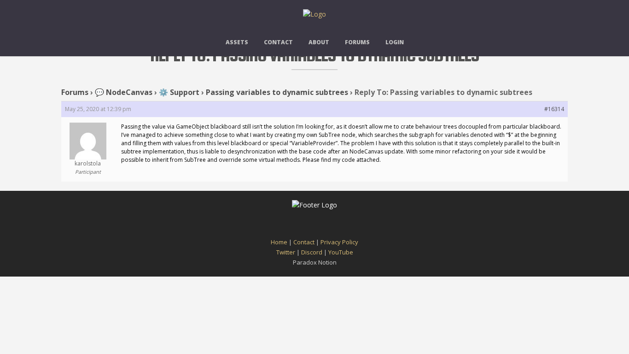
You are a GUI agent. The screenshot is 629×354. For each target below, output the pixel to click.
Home (279, 242)
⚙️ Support (179, 92)
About (319, 42)
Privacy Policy (339, 242)
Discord (311, 252)
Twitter (285, 252)
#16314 (554, 109)
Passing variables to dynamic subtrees (277, 92)
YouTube (340, 252)
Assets (237, 42)
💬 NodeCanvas (123, 92)
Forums (357, 42)
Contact (278, 42)
